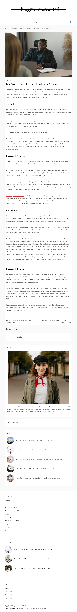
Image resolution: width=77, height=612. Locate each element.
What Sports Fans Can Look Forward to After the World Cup (35, 440)
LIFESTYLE (8, 517)
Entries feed (8, 591)
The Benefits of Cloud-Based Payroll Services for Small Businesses (56, 321)
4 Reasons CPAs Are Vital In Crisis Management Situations (34, 469)
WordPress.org (9, 598)
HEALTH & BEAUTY (11, 507)
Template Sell (42, 608)
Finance (7, 504)
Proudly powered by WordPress (14, 608)
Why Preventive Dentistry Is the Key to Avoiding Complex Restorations (39, 459)
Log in (7, 588)
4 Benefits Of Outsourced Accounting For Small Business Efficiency (38, 478)
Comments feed (9, 595)
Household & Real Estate (12, 510)
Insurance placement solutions (15, 196)
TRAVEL (7, 527)
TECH (6, 524)
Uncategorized (9, 531)
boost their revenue (33, 305)
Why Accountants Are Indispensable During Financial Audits (35, 450)
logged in (19, 337)
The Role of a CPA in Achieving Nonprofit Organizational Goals (18, 321)
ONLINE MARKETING (12, 521)
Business (8, 80)
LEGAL (7, 514)
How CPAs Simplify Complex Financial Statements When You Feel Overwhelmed (40, 559)
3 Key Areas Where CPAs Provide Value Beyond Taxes (32, 568)
